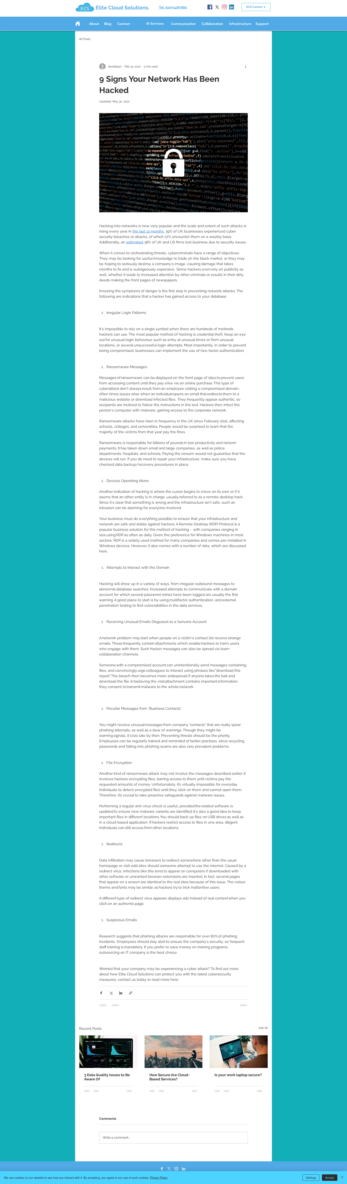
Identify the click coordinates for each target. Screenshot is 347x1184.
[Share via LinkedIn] (121, 993)
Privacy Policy (158, 1178)
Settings (311, 1178)
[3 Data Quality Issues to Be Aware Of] (108, 1051)
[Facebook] (209, 7)
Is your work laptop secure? (238, 1075)
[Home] (77, 23)
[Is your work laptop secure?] (239, 1051)
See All (263, 1027)
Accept (329, 1178)
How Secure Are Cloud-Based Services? (169, 1077)
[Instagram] (224, 7)
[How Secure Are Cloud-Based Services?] (174, 1051)
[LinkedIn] (231, 7)
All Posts (85, 39)
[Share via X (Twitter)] (111, 993)
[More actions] (245, 66)
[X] (217, 7)
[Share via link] (131, 993)
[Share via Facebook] (101, 993)
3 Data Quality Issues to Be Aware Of (107, 1077)
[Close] (342, 1177)
